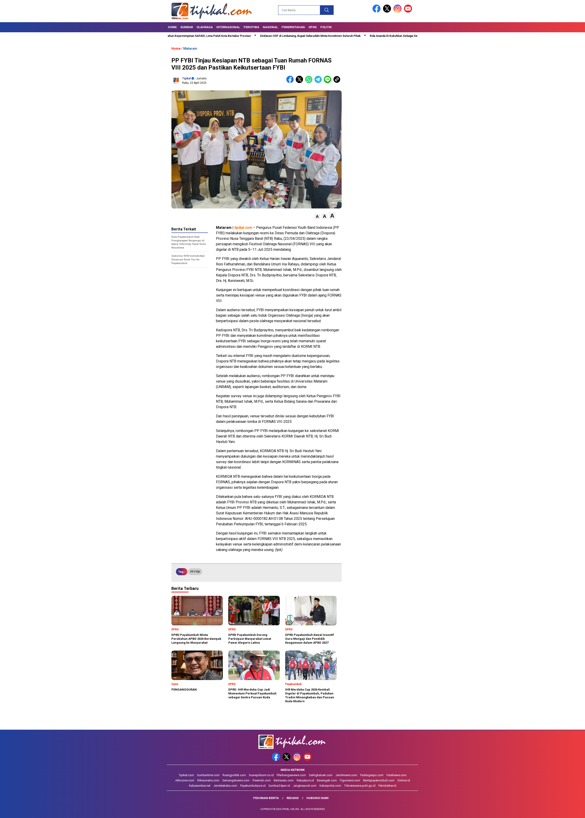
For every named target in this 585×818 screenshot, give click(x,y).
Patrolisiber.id (387, 785)
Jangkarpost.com (304, 785)
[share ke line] (328, 82)
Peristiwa (251, 27)
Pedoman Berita (266, 798)
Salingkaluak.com (320, 775)
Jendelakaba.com (225, 785)
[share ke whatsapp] (309, 82)
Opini (312, 27)
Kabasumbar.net (199, 785)
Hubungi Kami (317, 798)
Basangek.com (327, 780)
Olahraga (205, 27)
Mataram (190, 48)
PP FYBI (195, 571)
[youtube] (409, 11)
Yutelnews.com (396, 775)
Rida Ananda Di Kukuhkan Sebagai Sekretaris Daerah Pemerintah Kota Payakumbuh (391, 36)
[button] (317, 216)
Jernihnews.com (346, 775)
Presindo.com (262, 780)
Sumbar (186, 27)
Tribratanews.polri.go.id (359, 785)
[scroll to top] (564, 811)
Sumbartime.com (208, 775)
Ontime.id (403, 780)
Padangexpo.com (371, 775)
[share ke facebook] (291, 82)
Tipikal (186, 78)
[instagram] (398, 11)
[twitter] (388, 11)
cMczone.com (184, 780)
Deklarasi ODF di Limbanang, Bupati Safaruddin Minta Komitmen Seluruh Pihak (278, 36)
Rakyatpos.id (305, 780)
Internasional (228, 27)
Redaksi (293, 798)
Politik (326, 27)
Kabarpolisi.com (330, 785)
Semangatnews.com (236, 780)
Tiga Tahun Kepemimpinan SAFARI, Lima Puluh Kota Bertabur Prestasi (173, 36)
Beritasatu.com (284, 780)
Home (172, 27)
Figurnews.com (350, 780)
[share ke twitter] (300, 82)
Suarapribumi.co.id (261, 775)
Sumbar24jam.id (279, 785)
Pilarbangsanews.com (291, 775)
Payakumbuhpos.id (253, 785)
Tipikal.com (186, 775)
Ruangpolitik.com (234, 775)
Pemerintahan (293, 27)
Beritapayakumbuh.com (378, 780)
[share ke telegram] (319, 82)
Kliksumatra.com (208, 780)
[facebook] (377, 11)
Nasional (270, 27)
